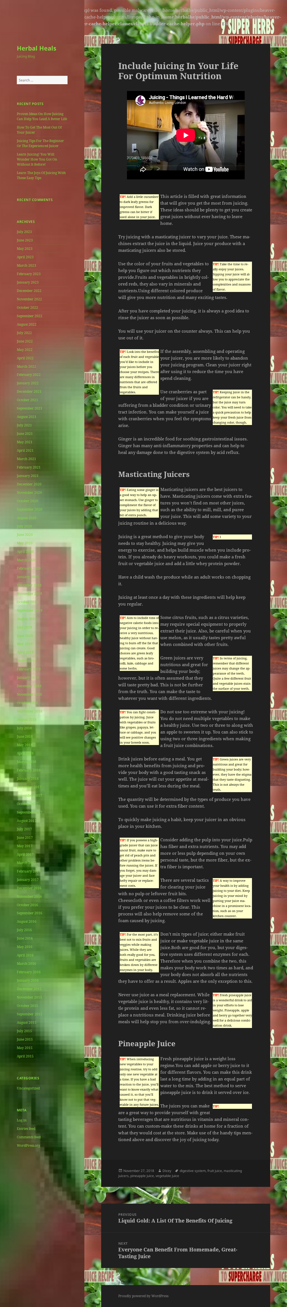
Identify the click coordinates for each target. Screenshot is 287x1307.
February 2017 (29, 871)
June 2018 (25, 736)
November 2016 (29, 896)
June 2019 (25, 635)
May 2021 (25, 442)
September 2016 (29, 913)
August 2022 (26, 324)
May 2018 (25, 744)
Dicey (167, 1170)
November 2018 (29, 694)
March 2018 (26, 761)
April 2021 (25, 450)
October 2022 (27, 307)
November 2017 (29, 795)
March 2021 (26, 458)
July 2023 (24, 231)
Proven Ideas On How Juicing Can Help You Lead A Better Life (42, 116)
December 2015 (29, 988)
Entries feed (26, 1128)
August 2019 (26, 618)
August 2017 (26, 820)
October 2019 (27, 602)
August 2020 (26, 517)
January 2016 (28, 980)
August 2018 (26, 719)
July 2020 (24, 526)
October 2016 (27, 904)
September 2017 (29, 812)
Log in (22, 1120)
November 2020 (29, 492)
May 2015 (25, 1047)
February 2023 (29, 273)
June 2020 (25, 534)
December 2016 (29, 888)
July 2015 (24, 1031)
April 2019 (25, 652)
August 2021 (26, 416)
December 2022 (29, 290)
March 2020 (26, 559)
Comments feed (29, 1137)
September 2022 (29, 316)
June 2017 (25, 837)
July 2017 (24, 829)
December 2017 (29, 787)
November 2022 (29, 299)
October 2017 (27, 803)
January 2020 (28, 576)
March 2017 (26, 862)
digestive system (193, 1170)
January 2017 (28, 879)
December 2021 (29, 391)
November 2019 (29, 593)
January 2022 (28, 383)
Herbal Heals (36, 48)
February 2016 (29, 972)
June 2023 (25, 240)
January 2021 (28, 475)
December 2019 (29, 585)
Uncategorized (28, 1088)
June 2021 (25, 433)
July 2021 (24, 425)
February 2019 (29, 669)
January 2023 (28, 282)
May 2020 (25, 543)
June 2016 (25, 938)
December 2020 (29, 484)
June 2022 (25, 341)
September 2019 (29, 610)
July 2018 (24, 728)
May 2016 (25, 946)
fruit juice (214, 1170)
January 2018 (28, 778)
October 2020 (27, 501)
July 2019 (24, 627)
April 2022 (25, 358)
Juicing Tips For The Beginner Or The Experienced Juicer (40, 143)
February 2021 (29, 467)
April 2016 (25, 955)
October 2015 (27, 1005)
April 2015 (25, 1056)
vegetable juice (167, 1175)
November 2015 (29, 997)
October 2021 (27, 399)
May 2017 (25, 846)
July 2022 (24, 332)
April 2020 (25, 551)
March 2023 (26, 265)
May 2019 (25, 643)
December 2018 (29, 686)
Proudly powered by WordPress (143, 1296)
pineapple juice (142, 1175)
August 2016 (26, 921)
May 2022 (25, 349)
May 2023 (25, 248)
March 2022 (26, 366)
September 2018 (29, 711)
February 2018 (29, 770)
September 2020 (29, 509)
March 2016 (26, 963)
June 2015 (25, 1039)
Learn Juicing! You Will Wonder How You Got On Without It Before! (37, 159)
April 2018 (25, 753)
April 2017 (25, 854)
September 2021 (29, 408)
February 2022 (29, 374)
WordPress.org (28, 1145)
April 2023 (25, 257)
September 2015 (29, 1014)
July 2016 (24, 929)
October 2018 (27, 702)
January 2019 (28, 677)
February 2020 (29, 568)
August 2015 (26, 1022)
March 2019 (26, 660)
